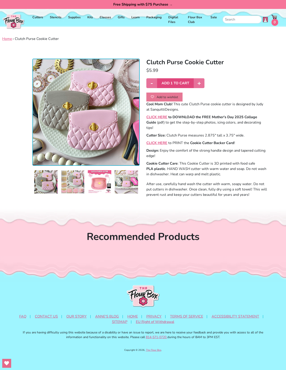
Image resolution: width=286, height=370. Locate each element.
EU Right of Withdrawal (155, 321)
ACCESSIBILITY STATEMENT (235, 316)
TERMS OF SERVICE (186, 316)
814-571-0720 (156, 337)
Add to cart (175, 83)
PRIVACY (154, 316)
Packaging (154, 17)
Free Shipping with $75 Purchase (143, 4)
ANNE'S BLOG (107, 316)
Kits (90, 17)
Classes (105, 17)
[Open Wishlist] (6, 363)
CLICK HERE (156, 117)
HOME (132, 316)
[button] (46, 182)
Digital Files (173, 19)
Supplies (74, 17)
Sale (213, 17)
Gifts (121, 17)
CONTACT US (46, 316)
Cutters (37, 17)
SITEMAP (119, 321)
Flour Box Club (195, 19)
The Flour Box (153, 350)
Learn (135, 17)
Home (7, 38)
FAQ (22, 316)
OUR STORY (76, 316)
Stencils (55, 17)
